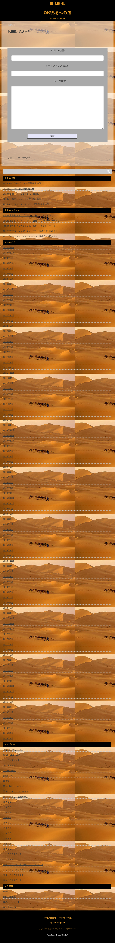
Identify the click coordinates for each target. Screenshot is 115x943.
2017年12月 (8, 618)
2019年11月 (8, 498)
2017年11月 (8, 623)
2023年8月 (8, 263)
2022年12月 (8, 305)
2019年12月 (8, 493)
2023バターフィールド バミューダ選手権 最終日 (26, 204)
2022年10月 (8, 315)
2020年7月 (8, 456)
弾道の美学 (8, 776)
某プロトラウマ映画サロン (15, 796)
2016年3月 (8, 728)
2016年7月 (8, 707)
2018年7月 (8, 582)
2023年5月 (8, 279)
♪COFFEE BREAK (13, 755)
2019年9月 (8, 508)
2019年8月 (8, 514)
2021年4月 (8, 409)
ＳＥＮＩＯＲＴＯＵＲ (13, 870)
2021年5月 (8, 404)
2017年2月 (8, 670)
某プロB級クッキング (14, 786)
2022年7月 (8, 331)
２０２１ (7, 802)
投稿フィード (9, 896)
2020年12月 (8, 430)
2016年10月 (8, 691)
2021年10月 (8, 378)
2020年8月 (8, 451)
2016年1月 (8, 738)
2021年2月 (8, 420)
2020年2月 (8, 482)
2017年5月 (8, 655)
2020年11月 (8, 435)
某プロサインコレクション (15, 791)
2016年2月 (8, 733)
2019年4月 (8, 535)
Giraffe (64, 935)
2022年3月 (8, 352)
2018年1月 (8, 613)
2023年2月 (8, 294)
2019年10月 (8, 503)
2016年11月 (8, 686)
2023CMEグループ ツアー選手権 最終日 (22, 183)
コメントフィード (11, 902)
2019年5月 (8, 529)
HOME (10, 25)
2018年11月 (8, 561)
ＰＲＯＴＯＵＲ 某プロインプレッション (23, 864)
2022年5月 (8, 341)
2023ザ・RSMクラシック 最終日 (18, 188)
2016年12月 (8, 681)
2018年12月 (8, 555)
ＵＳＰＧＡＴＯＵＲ (12, 880)
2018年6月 (8, 587)
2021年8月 (8, 388)
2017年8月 (8, 639)
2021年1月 (8, 425)
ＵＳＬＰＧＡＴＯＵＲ (13, 875)
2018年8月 (8, 576)
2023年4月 (8, 284)
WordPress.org (10, 907)
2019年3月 (8, 540)
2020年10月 (8, 441)
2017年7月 (8, 644)
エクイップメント (11, 760)
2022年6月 (8, 336)
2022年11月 (8, 310)
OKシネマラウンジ (13, 749)
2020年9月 (8, 446)
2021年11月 (8, 373)
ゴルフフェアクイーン (13, 765)
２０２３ (7, 828)
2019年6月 (8, 524)
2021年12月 (8, 367)
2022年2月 (8, 357)
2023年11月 (8, 247)
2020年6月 (8, 461)
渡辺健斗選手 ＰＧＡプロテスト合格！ (21, 215)
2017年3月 (8, 665)
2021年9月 (8, 383)
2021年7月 (8, 394)
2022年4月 (8, 347)
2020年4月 (8, 472)
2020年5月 (8, 467)
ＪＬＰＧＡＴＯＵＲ (12, 854)
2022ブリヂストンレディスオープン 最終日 (24, 231)
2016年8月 (8, 702)
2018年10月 (8, 566)
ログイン (7, 891)
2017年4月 (8, 660)
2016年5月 (8, 717)
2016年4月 (8, 723)
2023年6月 (8, 273)
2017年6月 (8, 649)
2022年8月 (8, 326)
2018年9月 (8, 571)
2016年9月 (8, 696)
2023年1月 (8, 300)
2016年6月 (8, 712)
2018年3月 (8, 602)
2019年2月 (8, 545)
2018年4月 (8, 597)
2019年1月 (8, 550)
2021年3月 (8, 414)
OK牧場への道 (57, 12)
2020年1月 (8, 488)
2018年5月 (8, 592)
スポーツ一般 (9, 770)
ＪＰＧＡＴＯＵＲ (11, 859)
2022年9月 (8, 320)
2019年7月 (8, 519)
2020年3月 (8, 477)
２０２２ (7, 807)
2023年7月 (8, 268)
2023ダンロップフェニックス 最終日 (21, 194)
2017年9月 (8, 634)
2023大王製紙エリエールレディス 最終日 (23, 199)
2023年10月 (8, 253)
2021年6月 (8, 399)
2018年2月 (8, 608)
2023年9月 (8, 258)
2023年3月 (8, 289)
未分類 (6, 781)
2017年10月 (8, 629)
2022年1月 (8, 362)
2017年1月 (8, 676)
